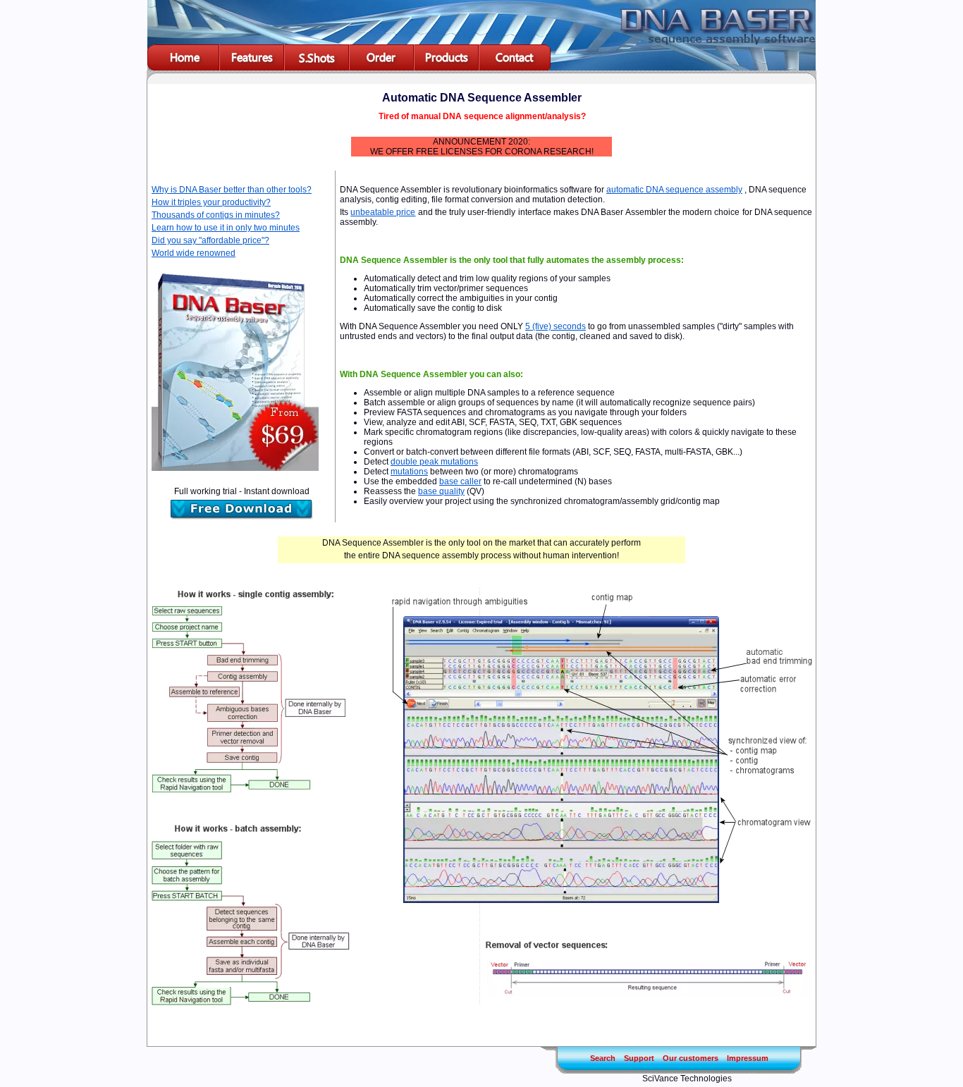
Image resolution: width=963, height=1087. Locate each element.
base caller (460, 481)
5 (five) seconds (555, 326)
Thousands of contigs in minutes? (216, 215)
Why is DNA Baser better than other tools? (232, 190)
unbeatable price (382, 212)
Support (639, 1058)
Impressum (747, 1058)
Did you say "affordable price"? (210, 240)
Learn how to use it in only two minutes (226, 228)
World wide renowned (193, 253)
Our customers (690, 1058)
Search (602, 1058)
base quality (441, 491)
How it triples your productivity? (211, 202)
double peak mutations (434, 462)
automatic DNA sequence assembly (674, 190)
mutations (409, 472)
